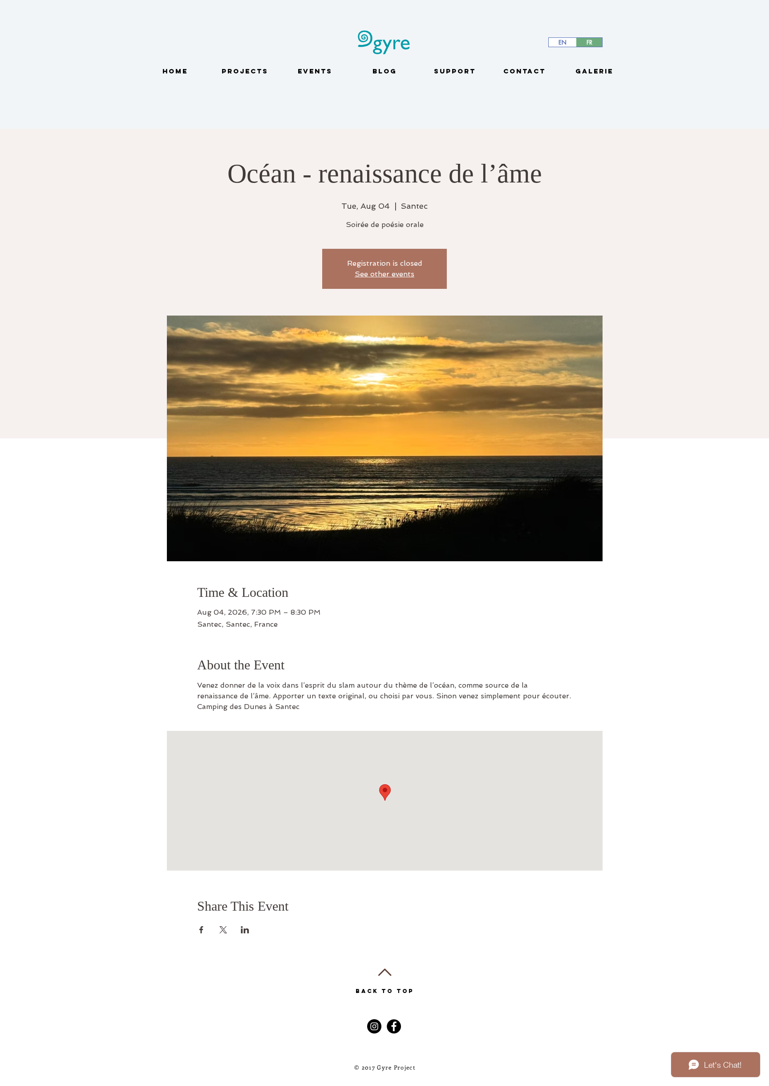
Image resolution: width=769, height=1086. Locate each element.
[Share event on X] (223, 929)
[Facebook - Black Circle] (394, 1026)
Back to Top (385, 991)
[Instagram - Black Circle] (374, 1026)
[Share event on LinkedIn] (245, 929)
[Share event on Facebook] (201, 929)
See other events (384, 274)
